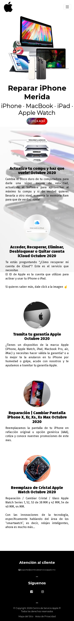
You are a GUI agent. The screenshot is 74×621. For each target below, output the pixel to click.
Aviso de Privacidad (45, 616)
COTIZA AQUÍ (37, 121)
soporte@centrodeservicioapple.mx (38, 569)
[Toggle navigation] (67, 7)
